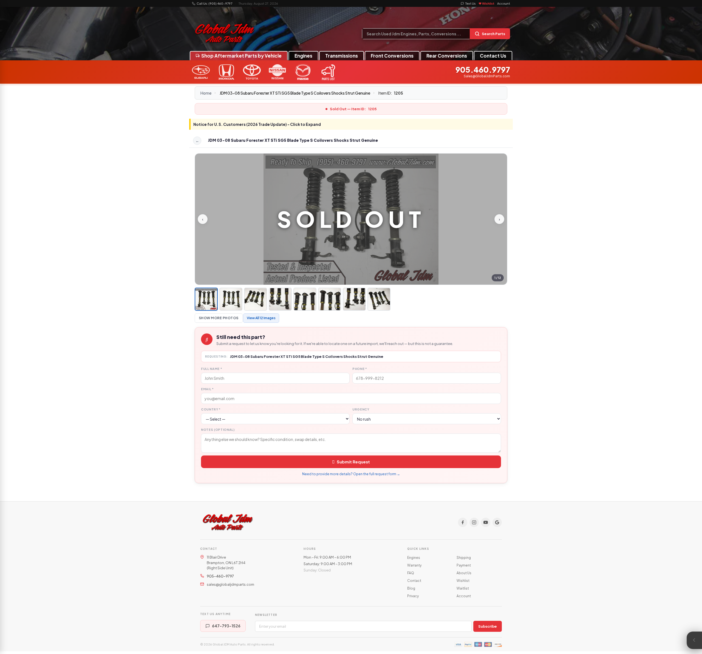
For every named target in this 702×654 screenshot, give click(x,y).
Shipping (464, 558)
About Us (464, 573)
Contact (414, 581)
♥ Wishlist (486, 3)
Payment (464, 565)
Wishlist (463, 581)
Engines (303, 56)
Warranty (414, 565)
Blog (411, 588)
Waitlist (463, 588)
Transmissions (341, 56)
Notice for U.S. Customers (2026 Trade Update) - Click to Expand (257, 124)
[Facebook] (462, 522)
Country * (211, 409)
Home (205, 92)
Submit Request (353, 461)
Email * (207, 389)
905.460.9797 (482, 70)
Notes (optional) (218, 429)
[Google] (497, 522)
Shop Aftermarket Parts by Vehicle (241, 56)
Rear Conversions (446, 56)
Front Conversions (392, 56)
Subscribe (487, 626)
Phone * (359, 368)
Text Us (470, 3)
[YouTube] (485, 522)
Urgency (360, 409)
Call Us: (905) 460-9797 (214, 3)
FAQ (410, 573)
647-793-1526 (226, 625)
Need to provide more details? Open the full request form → (351, 474)
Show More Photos (219, 318)
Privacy (413, 596)
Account (503, 3)
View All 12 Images (261, 318)
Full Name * (211, 368)
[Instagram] (474, 522)
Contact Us (493, 56)
